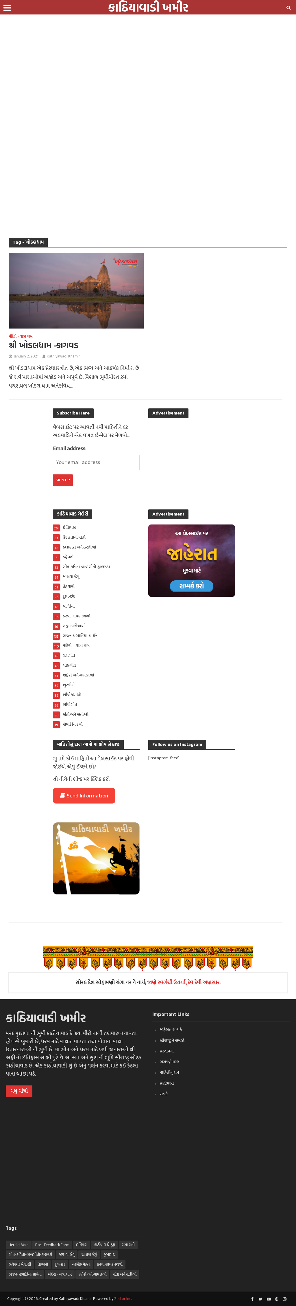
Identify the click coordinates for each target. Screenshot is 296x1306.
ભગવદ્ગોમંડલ (169, 1061)
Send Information (87, 795)
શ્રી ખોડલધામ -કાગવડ (43, 345)
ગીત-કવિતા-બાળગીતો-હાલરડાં (30, 1254)
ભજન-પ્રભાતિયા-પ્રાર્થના (25, 1274)
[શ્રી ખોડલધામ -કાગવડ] (76, 290)
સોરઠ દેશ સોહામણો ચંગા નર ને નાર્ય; (148, 982)
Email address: (69, 448)
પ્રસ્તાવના (166, 1051)
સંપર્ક (164, 1094)
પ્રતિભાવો (167, 1083)
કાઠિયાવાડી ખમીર (46, 1018)
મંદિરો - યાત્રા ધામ (20, 337)
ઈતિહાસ (81, 1244)
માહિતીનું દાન (169, 1072)
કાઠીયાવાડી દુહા (104, 1244)
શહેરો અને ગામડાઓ (92, 1274)
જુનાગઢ (109, 1254)
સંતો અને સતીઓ (124, 1274)
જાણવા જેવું (67, 1254)
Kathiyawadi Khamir (63, 356)
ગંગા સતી (128, 1244)
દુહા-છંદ (60, 1264)
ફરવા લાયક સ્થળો (110, 1264)
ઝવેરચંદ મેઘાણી (20, 1264)
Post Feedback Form (52, 1244)
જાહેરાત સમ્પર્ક (171, 1029)
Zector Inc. (123, 1298)
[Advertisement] (145, 40)
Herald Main (19, 1244)
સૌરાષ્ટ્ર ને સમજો (172, 1040)
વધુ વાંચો (19, 1091)
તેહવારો (43, 1264)
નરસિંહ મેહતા (81, 1264)
